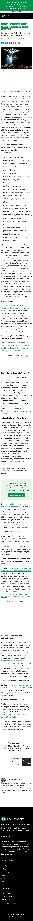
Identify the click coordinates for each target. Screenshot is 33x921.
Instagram (5, 869)
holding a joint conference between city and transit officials (14, 594)
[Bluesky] (12, 11)
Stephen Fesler (7, 39)
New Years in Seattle (9, 91)
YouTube (4, 878)
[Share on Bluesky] (2, 43)
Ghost (22, 917)
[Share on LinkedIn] (10, 43)
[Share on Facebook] (6, 43)
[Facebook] (15, 11)
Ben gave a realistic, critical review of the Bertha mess (15, 308)
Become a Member (16, 495)
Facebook (5, 872)
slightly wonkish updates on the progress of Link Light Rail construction (15, 348)
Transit (25, 26)
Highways (5, 24)
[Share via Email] (19, 43)
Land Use (5, 26)
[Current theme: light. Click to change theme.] (25, 16)
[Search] (22, 16)
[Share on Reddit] (14, 43)
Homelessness (14, 24)
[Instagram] (14, 11)
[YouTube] (19, 11)
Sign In (19, 16)
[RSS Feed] (20, 11)
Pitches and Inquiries (9, 904)
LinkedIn (4, 875)
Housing (24, 24)
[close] (30, 5)
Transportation (6, 29)
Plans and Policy (15, 26)
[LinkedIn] (17, 11)
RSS (2, 882)
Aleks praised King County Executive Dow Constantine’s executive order (16, 570)
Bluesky (4, 866)
